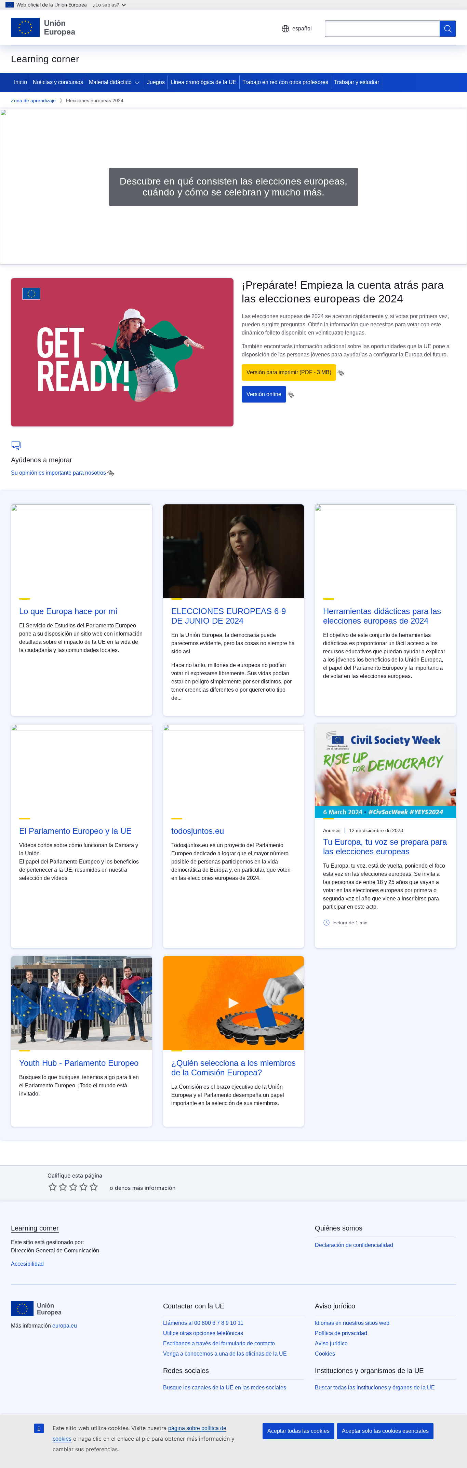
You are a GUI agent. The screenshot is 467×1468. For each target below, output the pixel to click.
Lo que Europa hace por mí (68, 611)
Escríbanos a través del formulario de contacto (219, 1343)
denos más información (145, 1187)
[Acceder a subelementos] (138, 82)
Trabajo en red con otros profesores (285, 82)
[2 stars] (58, 1186)
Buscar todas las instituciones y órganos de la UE (375, 1387)
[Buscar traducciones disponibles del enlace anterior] (340, 372)
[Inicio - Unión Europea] (43, 27)
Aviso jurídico (331, 1343)
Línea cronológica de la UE (204, 82)
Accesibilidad (27, 1264)
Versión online (263, 394)
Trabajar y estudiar (356, 82)
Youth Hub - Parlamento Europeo (78, 1063)
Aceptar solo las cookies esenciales (385, 1431)
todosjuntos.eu (197, 830)
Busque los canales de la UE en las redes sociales (224, 1387)
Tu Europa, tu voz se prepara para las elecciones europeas (385, 846)
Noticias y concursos (58, 82)
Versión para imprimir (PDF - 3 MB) (288, 372)
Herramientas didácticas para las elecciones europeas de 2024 (382, 616)
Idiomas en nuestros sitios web (352, 1323)
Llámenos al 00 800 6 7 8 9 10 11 (203, 1323)
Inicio (20, 82)
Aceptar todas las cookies (298, 1431)
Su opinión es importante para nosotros (58, 473)
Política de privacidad (341, 1333)
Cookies (325, 1354)
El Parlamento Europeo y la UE (75, 830)
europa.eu (64, 1326)
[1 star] (53, 1186)
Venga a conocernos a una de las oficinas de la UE (225, 1354)
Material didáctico (110, 82)
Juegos (156, 82)
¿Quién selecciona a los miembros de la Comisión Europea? (233, 1067)
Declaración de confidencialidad (354, 1245)
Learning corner (35, 1228)
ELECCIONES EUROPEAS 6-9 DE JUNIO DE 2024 (228, 616)
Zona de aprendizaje (33, 100)
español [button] (302, 28)
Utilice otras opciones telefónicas (203, 1333)
